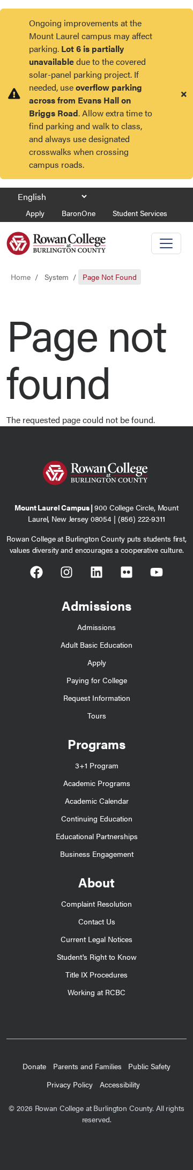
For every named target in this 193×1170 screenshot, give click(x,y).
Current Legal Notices (96, 939)
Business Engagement (96, 853)
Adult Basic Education (96, 644)
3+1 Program (96, 765)
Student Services (140, 213)
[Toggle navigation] (166, 243)
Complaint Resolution (96, 903)
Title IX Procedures (96, 974)
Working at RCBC (96, 992)
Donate (34, 1066)
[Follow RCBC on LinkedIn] (96, 573)
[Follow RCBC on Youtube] (156, 573)
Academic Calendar (97, 800)
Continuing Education (96, 818)
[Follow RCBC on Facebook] (36, 573)
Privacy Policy (70, 1084)
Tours (96, 715)
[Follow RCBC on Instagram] (66, 573)
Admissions (96, 626)
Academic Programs (96, 782)
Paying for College (96, 680)
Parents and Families (87, 1066)
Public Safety (149, 1066)
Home (21, 276)
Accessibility (120, 1084)
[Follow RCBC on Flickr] (126, 573)
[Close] (183, 94)
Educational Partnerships (97, 836)
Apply (35, 213)
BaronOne (78, 213)
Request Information (96, 697)
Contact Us (96, 921)
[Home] (56, 239)
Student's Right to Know (97, 956)
